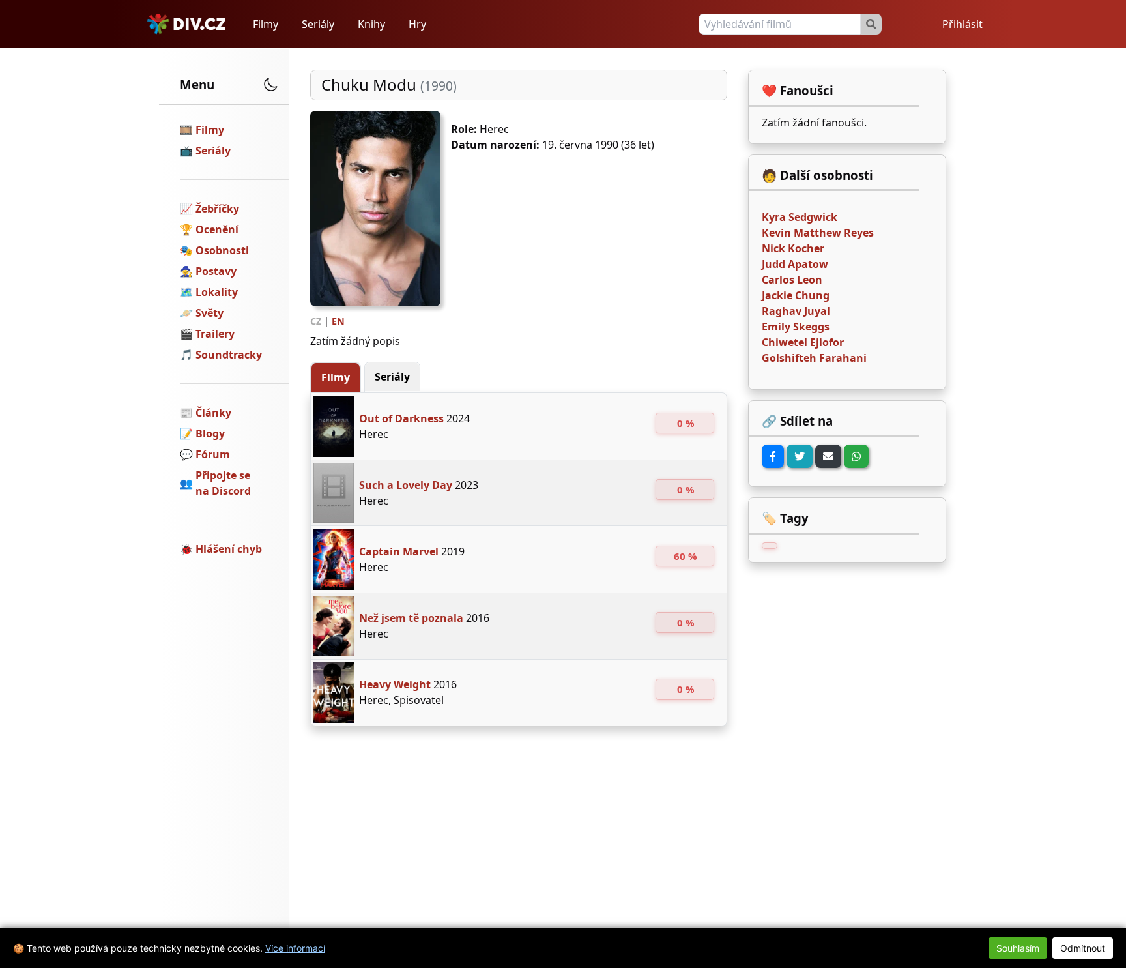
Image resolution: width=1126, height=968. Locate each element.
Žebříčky (217, 208)
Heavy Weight (395, 684)
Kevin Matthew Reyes (818, 233)
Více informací (295, 948)
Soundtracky (228, 354)
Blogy (210, 433)
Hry (417, 24)
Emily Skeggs (796, 326)
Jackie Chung (796, 295)
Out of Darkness (401, 418)
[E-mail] (828, 456)
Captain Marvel (399, 551)
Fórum (212, 454)
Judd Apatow (795, 264)
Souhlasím (1017, 948)
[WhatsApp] (856, 456)
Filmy (265, 24)
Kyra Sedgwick (799, 217)
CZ (315, 321)
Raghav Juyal (796, 311)
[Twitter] (800, 456)
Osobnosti (222, 250)
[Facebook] (773, 456)
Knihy (371, 24)
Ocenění (216, 229)
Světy (209, 313)
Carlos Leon (792, 279)
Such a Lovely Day (405, 485)
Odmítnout (1082, 948)
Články (213, 412)
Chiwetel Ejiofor (803, 342)
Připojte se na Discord (223, 483)
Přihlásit (962, 24)
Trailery (215, 334)
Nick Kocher (793, 248)
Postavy (216, 271)
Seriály (318, 24)
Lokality (216, 292)
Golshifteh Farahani (814, 358)
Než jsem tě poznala (411, 618)
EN (338, 321)
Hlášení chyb (228, 549)
